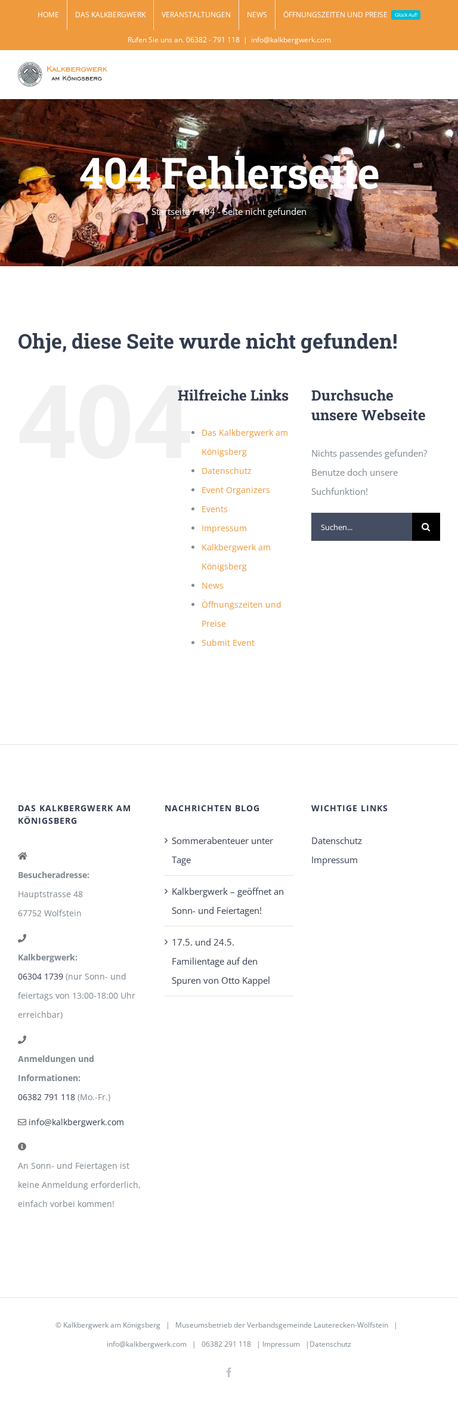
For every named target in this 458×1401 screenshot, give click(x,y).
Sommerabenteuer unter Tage (222, 850)
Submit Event (228, 642)
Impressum (224, 528)
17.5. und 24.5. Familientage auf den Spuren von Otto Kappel (221, 961)
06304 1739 (40, 976)
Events (215, 509)
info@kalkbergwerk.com (291, 40)
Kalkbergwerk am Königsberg (111, 1325)
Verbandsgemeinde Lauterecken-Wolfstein (317, 1325)
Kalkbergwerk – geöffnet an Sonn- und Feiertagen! (228, 900)
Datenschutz (227, 470)
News (213, 585)
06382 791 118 (46, 1097)
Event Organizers (236, 489)
